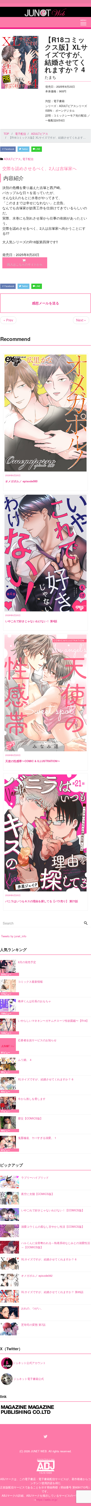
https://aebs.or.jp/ (47, 1500)
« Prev (8, 320)
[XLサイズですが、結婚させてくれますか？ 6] (9, 1085)
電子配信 (27, 159)
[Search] (86, 923)
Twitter (24, 149)
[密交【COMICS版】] (9, 1124)
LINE (37, 149)
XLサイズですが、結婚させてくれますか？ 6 (45, 1079)
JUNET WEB (39, 1451)
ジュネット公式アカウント (29, 1363)
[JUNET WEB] (45, 12)
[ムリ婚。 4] (9, 1065)
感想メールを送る (45, 303)
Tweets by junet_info (13, 936)
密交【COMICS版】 (30, 1118)
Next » (81, 320)
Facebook (9, 149)
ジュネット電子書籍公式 (28, 1379)
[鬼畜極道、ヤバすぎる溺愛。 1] (9, 1143)
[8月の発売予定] (9, 968)
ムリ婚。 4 (24, 1060)
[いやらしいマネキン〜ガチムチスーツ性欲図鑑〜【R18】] (9, 1026)
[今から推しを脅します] (9, 1104)
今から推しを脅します (32, 1099)
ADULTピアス (12, 159)
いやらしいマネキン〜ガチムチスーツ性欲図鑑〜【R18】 (53, 1021)
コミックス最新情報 (30, 982)
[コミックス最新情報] (9, 987)
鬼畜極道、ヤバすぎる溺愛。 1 (37, 1138)
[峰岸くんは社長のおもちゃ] (9, 1007)
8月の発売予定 (27, 962)
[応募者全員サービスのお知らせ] (9, 1046)
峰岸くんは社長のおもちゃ (34, 1001)
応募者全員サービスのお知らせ (37, 1040)
